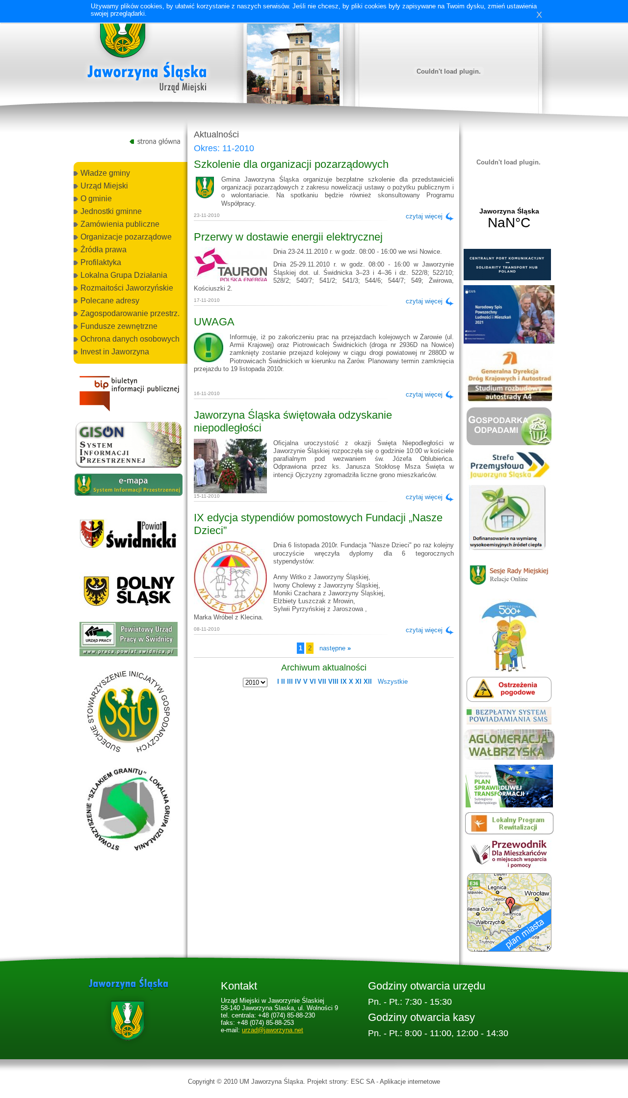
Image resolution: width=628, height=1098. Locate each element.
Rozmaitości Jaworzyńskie (126, 288)
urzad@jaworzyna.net (272, 1030)
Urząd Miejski (104, 186)
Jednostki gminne (111, 211)
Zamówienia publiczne (119, 224)
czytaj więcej (424, 216)
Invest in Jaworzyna (114, 352)
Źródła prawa (103, 249)
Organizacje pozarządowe (126, 237)
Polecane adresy (109, 300)
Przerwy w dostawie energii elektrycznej (288, 237)
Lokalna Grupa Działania (123, 275)
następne (335, 648)
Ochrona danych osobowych (130, 339)
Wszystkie (393, 681)
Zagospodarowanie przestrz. (130, 313)
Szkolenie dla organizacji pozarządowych (291, 164)
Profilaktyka (100, 262)
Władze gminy (105, 173)
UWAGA (214, 322)
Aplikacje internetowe (410, 1081)
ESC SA (362, 1081)
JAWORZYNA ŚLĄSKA (509, 219)
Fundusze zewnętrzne (118, 326)
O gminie (96, 198)
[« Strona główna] (147, 53)
